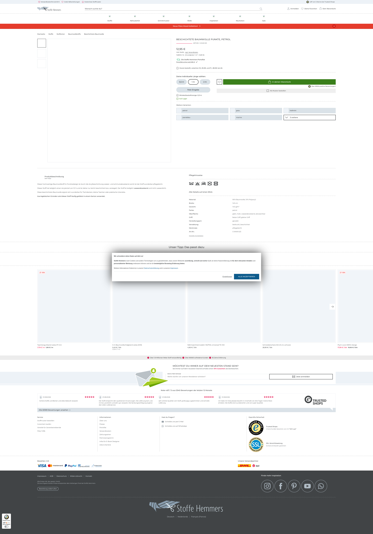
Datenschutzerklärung (151, 268)
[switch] (6, 526)
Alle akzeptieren (246, 277)
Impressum (174, 268)
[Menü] (10, 515)
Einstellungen (227, 276)
